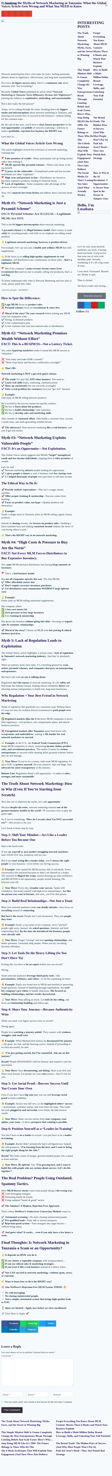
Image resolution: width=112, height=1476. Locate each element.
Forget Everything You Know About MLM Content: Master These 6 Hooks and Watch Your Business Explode (81, 1425)
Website (57, 1394)
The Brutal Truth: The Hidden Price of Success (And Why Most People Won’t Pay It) (100, 128)
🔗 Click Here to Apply (13, 1313)
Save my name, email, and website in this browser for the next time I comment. (38, 1402)
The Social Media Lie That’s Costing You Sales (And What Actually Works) (85, 183)
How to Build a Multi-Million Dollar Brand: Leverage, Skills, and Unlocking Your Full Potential (100, 84)
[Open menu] (106, 5)
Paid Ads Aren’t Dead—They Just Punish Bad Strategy (101, 150)
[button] (4, 14)
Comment (7, 1355)
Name (6, 1394)
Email (32, 1394)
